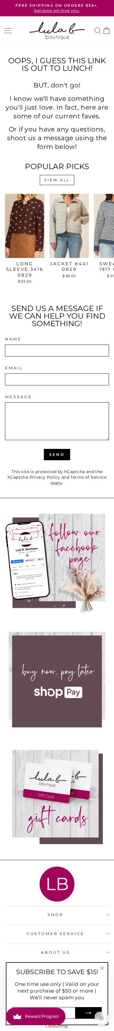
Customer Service (56, 933)
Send (57, 454)
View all (57, 180)
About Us (55, 952)
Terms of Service (88, 477)
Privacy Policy (45, 477)
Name (13, 339)
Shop (56, 914)
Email (14, 368)
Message (18, 396)
